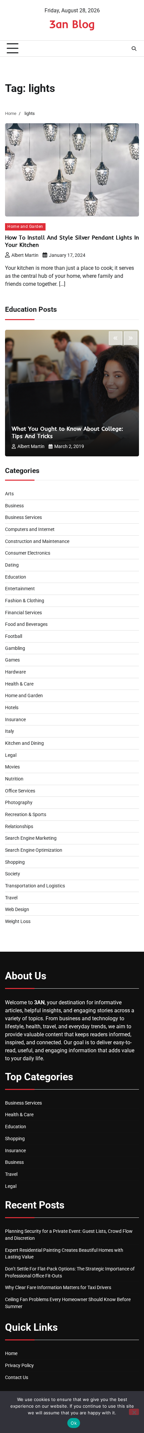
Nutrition (14, 778)
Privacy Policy (19, 1365)
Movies (12, 766)
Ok (74, 1423)
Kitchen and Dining (24, 743)
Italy (9, 731)
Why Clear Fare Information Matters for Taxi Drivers (58, 1287)
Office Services (20, 790)
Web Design (17, 909)
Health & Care (19, 684)
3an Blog (72, 24)
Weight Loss (17, 921)
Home (11, 1353)
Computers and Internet (30, 529)
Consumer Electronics (27, 553)
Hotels (11, 707)
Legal (10, 755)
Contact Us (16, 1377)
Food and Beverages (26, 624)
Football (13, 636)
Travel (11, 897)
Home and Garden (25, 226)
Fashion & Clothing (24, 600)
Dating (12, 565)
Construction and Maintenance (37, 541)
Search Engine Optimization (33, 850)
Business (14, 505)
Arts (9, 493)
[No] (134, 1412)
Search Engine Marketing (31, 838)
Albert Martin (25, 255)
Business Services (23, 517)
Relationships (19, 826)
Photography (18, 802)
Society (12, 873)
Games (12, 660)
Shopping (15, 862)
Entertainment (20, 588)
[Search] (134, 49)
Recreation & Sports (25, 814)
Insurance (15, 719)
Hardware (15, 672)
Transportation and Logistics (35, 885)
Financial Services (23, 612)
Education (15, 577)
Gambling (15, 648)
